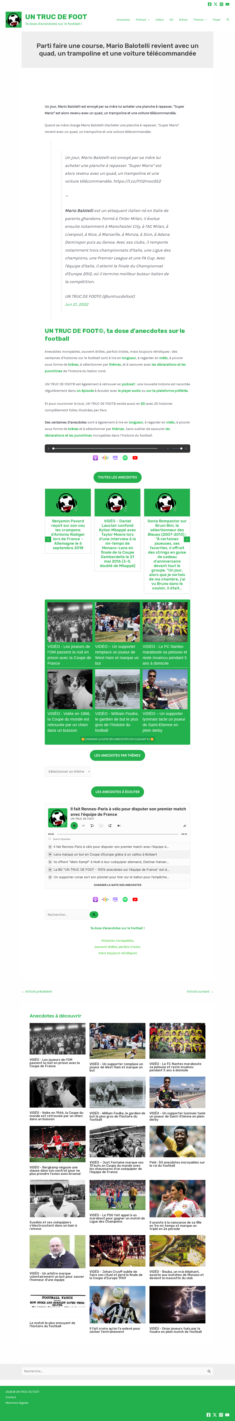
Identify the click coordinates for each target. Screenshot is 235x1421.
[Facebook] (210, 4)
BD (171, 19)
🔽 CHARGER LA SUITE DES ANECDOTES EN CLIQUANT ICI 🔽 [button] (118, 739)
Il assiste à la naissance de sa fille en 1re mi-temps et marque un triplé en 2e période (175, 1226)
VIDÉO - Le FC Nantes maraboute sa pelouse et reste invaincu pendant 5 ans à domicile (175, 1067)
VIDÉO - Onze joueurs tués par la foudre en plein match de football (175, 1330)
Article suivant (200, 991)
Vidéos (159, 19)
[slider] (105, 448)
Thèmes (198, 19)
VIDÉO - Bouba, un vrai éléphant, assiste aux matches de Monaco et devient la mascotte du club (176, 1275)
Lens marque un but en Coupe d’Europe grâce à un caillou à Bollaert (105, 854)
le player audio (130, 391)
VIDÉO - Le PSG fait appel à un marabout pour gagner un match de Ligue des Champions (117, 1218)
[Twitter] (216, 4)
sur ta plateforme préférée (167, 391)
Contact (11, 1397)
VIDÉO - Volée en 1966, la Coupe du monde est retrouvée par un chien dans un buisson (56, 1116)
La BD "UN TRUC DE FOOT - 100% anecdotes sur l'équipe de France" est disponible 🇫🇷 (119, 870)
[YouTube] (227, 4)
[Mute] (168, 448)
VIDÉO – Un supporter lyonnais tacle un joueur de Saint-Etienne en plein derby (177, 1116)
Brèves (183, 19)
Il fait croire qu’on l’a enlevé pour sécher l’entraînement (115, 1330)
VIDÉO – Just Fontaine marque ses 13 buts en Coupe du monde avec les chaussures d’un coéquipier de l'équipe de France (117, 1167)
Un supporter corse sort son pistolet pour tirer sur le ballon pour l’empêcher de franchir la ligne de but (131, 877)
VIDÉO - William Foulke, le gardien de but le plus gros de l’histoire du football (117, 1116)
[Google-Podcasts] (107, 457)
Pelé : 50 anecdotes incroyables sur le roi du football (177, 1164)
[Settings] (186, 448)
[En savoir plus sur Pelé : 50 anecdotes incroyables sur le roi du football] (177, 1141)
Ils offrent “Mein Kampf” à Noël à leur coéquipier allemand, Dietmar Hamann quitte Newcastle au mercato (133, 862)
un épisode (85, 391)
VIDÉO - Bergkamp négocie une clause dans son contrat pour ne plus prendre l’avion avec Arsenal (55, 1170)
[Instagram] (221, 4)
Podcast (141, 19)
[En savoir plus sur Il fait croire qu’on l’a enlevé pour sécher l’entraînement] (117, 1304)
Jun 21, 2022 (76, 304)
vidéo (163, 358)
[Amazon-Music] (117, 457)
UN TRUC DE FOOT (56, 17)
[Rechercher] (94, 914)
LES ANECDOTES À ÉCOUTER (118, 792)
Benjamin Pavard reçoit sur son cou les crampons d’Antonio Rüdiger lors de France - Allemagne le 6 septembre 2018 (68, 534)
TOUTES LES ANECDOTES (117, 477)
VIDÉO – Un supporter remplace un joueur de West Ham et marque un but (116, 1067)
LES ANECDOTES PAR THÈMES (117, 755)
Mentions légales (17, 1403)
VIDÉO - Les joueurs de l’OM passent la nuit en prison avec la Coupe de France (55, 1063)
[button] (148, 20)
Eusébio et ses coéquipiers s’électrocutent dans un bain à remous (53, 1225)
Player (216, 19)
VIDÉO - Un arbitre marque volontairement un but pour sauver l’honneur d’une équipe (57, 1276)
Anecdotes (123, 19)
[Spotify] (127, 457)
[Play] (48, 448)
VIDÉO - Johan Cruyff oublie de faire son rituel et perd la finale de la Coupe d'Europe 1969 (116, 1275)
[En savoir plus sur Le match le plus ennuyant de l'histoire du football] (58, 1302)
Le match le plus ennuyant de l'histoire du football (52, 1324)
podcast (128, 384)
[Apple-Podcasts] (97, 457)
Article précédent (36, 991)
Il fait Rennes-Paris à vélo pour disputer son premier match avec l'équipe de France (117, 847)
